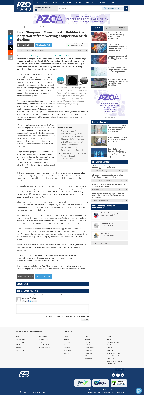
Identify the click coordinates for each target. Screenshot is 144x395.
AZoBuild (19, 348)
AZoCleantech (21, 342)
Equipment (68, 342)
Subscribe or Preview (107, 215)
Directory (67, 353)
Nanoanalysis (48, 27)
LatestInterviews (109, 28)
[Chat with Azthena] (139, 391)
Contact (109, 348)
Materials (88, 345)
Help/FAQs (88, 353)
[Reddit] (10, 52)
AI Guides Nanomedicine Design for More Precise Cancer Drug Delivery (118, 70)
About (108, 337)
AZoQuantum (43, 339)
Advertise (109, 350)
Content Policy (111, 359)
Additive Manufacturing (109, 213)
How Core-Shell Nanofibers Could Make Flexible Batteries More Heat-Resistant (117, 47)
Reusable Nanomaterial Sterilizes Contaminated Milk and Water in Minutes (117, 59)
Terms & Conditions (113, 353)
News (27, 27)
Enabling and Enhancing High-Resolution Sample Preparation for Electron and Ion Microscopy (108, 195)
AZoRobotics (20, 339)
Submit (85, 320)
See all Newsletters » (99, 243)
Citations (21, 284)
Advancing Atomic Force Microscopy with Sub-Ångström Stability (108, 185)
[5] (98, 83)
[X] (10, 47)
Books (87, 337)
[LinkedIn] (10, 37)
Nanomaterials (36, 27)
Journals (67, 356)
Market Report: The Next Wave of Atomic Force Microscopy (118, 139)
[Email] (10, 57)
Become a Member (113, 342)
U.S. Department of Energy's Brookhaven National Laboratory (57, 56)
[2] (98, 48)
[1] (98, 36)
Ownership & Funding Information (114, 362)
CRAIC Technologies (102, 171)
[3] (98, 59)
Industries (88, 350)
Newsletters (110, 345)
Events (87, 342)
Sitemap (88, 356)
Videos (66, 345)
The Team (88, 359)
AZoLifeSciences (44, 348)
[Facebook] (10, 42)
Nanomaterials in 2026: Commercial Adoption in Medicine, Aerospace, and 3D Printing (117, 128)
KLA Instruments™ (102, 201)
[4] (98, 71)
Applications (89, 348)
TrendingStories (97, 28)
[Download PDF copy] (10, 32)
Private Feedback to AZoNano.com (76, 316)
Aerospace (105, 233)
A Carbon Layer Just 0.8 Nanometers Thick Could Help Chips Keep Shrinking (118, 82)
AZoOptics (19, 345)
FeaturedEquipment (121, 28)
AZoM (18, 337)
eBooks (87, 339)
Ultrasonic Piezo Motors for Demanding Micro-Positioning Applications (107, 176)
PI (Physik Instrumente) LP (104, 180)
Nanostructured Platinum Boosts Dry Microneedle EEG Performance (116, 36)
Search (108, 339)
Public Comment (54, 316)
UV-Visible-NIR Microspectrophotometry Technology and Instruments (108, 167)
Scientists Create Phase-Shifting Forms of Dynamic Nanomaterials (73, 156)
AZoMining (20, 350)
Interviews (67, 350)
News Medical (44, 345)
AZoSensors (43, 337)
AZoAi (41, 342)
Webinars (67, 348)
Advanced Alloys (107, 223)
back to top (119, 369)
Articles (66, 339)
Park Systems (100, 189)
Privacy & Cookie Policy (114, 356)
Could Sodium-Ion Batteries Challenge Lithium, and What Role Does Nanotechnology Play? (117, 153)
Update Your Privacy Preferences (33, 392)
